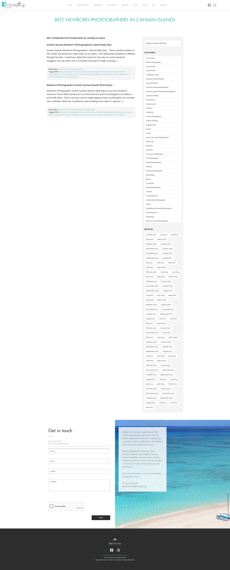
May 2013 (149, 407)
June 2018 (161, 295)
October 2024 (151, 235)
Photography (83, 5)
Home (70, 5)
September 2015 (152, 351)
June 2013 (174, 403)
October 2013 (151, 398)
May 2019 (149, 277)
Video (148, 204)
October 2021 (167, 253)
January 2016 (166, 342)
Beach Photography (153, 62)
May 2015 (172, 356)
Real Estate (112, 5)
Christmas (149, 112)
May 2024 (174, 235)
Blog (145, 5)
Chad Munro (150, 100)
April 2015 (149, 361)
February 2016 (151, 342)
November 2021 (152, 253)
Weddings (98, 5)
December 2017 (152, 309)
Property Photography (154, 171)
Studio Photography (153, 187)
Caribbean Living (152, 75)
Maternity (149, 146)
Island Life (150, 141)
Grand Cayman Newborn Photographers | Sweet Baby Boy (79, 44)
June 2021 (160, 263)
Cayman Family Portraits (67, 69)
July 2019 (164, 272)
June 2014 (174, 379)
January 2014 (166, 389)
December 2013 (152, 393)
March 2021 (161, 267)
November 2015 (152, 347)
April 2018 (149, 300)
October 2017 (151, 314)
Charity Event (151, 104)
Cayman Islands (152, 83)
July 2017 (162, 319)
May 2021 (171, 263)
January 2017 (165, 328)
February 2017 (151, 328)
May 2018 (172, 295)
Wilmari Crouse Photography (157, 221)
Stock (135, 5)
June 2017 (174, 319)
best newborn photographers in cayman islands (76, 112)
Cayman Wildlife (152, 96)
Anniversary (150, 58)
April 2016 (161, 337)
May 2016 (149, 337)
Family (148, 133)
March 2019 (173, 277)
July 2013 (162, 403)
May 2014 (149, 384)
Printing (125, 5)
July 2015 (149, 356)
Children (149, 108)
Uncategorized (89, 110)
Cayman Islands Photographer (157, 87)
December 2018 (152, 286)
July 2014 (162, 379)
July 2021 (149, 263)
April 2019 (161, 277)
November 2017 (168, 309)
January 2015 (166, 365)
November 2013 (168, 393)
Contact (163, 5)
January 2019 (166, 281)
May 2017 (149, 323)
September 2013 (166, 398)
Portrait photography (153, 162)
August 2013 (150, 403)
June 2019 (176, 272)
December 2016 (152, 333)
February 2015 (151, 365)
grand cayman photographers (157, 137)
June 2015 (161, 356)
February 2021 (151, 272)
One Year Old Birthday (154, 154)
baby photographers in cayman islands (73, 72)
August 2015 (167, 351)
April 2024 (149, 239)
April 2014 (160, 384)
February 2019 (151, 281)
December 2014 (152, 370)
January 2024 (166, 244)
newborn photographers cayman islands (63, 77)
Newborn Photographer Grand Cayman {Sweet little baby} (79, 85)
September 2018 (152, 291)
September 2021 (152, 258)
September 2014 (166, 375)
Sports (148, 179)
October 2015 (167, 347)
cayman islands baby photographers (107, 112)
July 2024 (163, 235)
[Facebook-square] (209, 5)
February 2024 (151, 244)
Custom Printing (152, 121)
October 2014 (151, 375)
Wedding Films (151, 212)
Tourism (149, 192)
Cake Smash (150, 66)
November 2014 (168, 370)
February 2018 (151, 305)
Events (148, 129)
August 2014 (150, 379)
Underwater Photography (155, 200)
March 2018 (161, 300)
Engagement (151, 125)
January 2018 (166, 305)
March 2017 (161, 323)
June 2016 (166, 333)
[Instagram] (214, 5)
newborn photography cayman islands (110, 115)
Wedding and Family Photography (159, 208)
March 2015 (161, 361)
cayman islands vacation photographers (115, 74)
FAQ (153, 5)
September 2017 (166, 314)
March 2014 (173, 384)
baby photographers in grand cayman (101, 72)
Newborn (79, 69)
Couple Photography (153, 116)
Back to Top (115, 543)
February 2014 (151, 389)
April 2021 (149, 267)
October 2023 (167, 249)
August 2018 (167, 291)
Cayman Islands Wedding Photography (160, 91)
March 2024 (161, 239)
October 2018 (167, 286)
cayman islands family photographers (86, 74)
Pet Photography (152, 158)
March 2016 (173, 337)
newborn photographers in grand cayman (81, 115)
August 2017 (150, 319)
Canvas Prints (151, 70)
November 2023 (152, 249)
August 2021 (167, 258)
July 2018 (149, 295)
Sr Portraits (150, 183)
